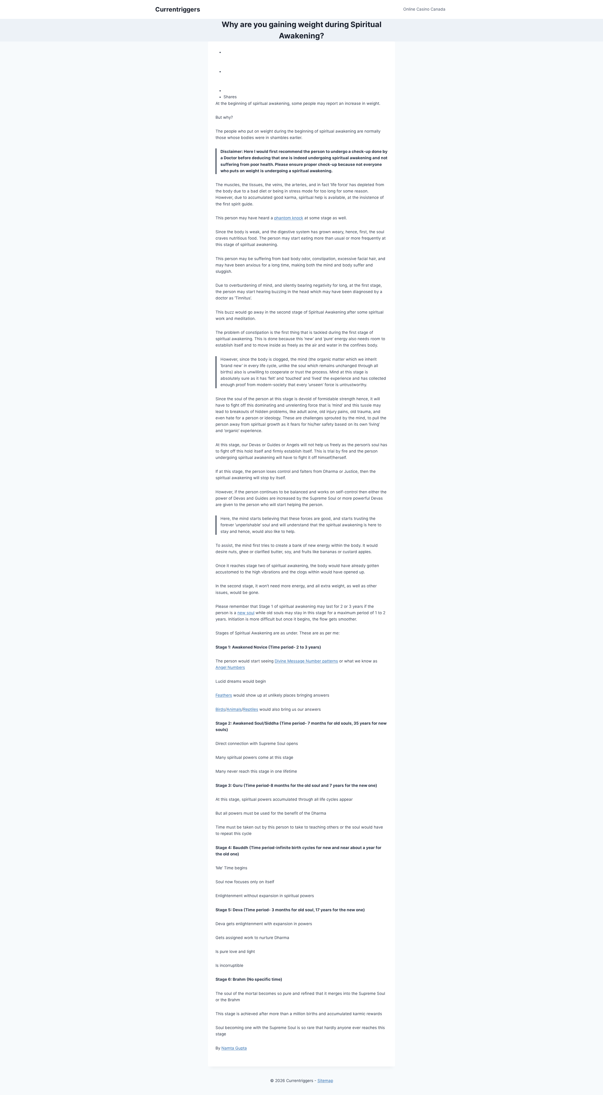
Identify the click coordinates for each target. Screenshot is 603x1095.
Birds (220, 709)
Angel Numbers (230, 667)
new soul (245, 612)
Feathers (224, 695)
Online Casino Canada (424, 9)
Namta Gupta (234, 1048)
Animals (234, 709)
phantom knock (288, 218)
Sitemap (325, 1080)
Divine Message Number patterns (306, 661)
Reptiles (250, 709)
